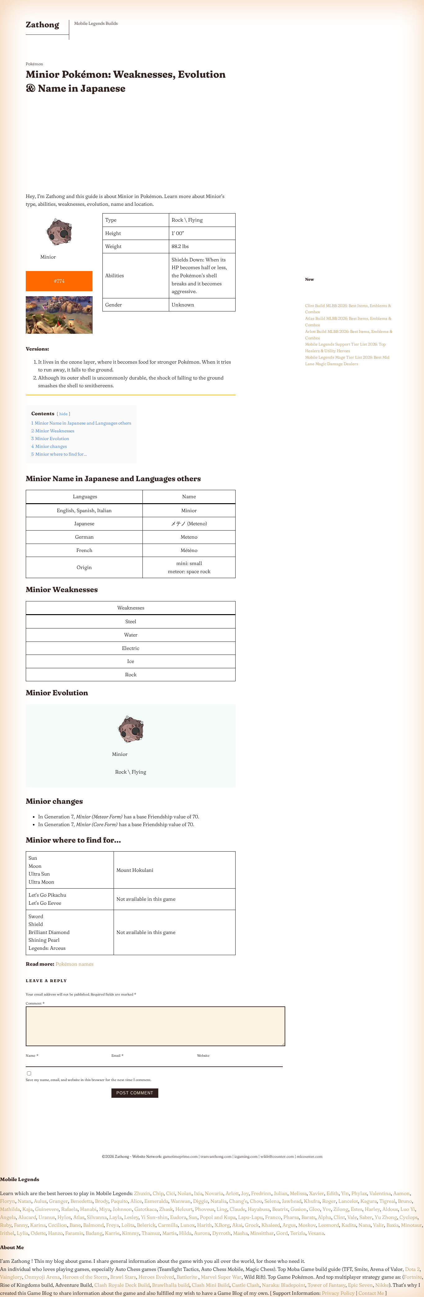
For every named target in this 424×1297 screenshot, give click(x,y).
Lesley (131, 1217)
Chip (158, 1193)
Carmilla (168, 1225)
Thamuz (151, 1233)
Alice (136, 1201)
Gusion (299, 1209)
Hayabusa (259, 1209)
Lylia (22, 1233)
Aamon (401, 1193)
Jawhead (291, 1201)
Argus (289, 1225)
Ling (222, 1209)
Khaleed (270, 1225)
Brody (101, 1201)
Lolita (127, 1225)
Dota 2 (412, 1269)
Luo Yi (407, 1209)
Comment (35, 1003)
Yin (345, 1193)
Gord (282, 1233)
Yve (327, 1209)
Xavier (316, 1193)
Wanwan (181, 1201)
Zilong (340, 1209)
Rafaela (69, 1209)
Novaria (214, 1193)
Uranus (46, 1217)
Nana (365, 1225)
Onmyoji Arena (42, 1277)
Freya (112, 1225)
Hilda (185, 1233)
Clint (339, 1217)
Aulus (40, 1201)
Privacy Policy (338, 1293)
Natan (24, 1201)
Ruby (5, 1225)
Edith (333, 1193)
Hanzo (55, 1233)
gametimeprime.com (180, 1156)
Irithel (7, 1233)
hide (63, 413)
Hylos (64, 1217)
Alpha (324, 1217)
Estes (356, 1209)
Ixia (198, 1193)
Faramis (74, 1233)
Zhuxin (142, 1193)
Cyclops (408, 1217)
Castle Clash (245, 1285)
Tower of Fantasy (326, 1285)
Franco (273, 1217)
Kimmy (130, 1233)
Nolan (185, 1193)
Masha (240, 1233)
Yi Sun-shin (154, 1217)
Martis (169, 1233)
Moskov (307, 1225)
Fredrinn (261, 1193)
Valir (378, 1225)
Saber (365, 1217)
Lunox (187, 1225)
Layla (115, 1217)
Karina (38, 1225)
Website (203, 1055)
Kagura (368, 1201)
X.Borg (221, 1225)
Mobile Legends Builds (96, 23)
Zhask (166, 1209)
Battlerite (186, 1277)
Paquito (119, 1201)
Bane (75, 1225)
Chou (256, 1201)
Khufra (312, 1201)
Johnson (122, 1209)
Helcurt (183, 1209)
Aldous (390, 1209)
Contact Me (371, 1293)
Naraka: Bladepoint (283, 1285)
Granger (58, 1201)
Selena (271, 1201)
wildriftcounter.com (277, 1156)
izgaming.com (246, 1156)
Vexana (316, 1233)
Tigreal (387, 1201)
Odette (38, 1233)
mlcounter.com (310, 1156)
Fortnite (413, 1277)
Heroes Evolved (156, 1277)
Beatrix (280, 1209)
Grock (252, 1225)
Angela (8, 1217)
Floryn (7, 1201)
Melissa (298, 1193)
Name (32, 1055)
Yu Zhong (386, 1217)
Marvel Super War (221, 1277)
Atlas (78, 1217)
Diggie (200, 1201)
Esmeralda (156, 1201)
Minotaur (411, 1225)
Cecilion (57, 1225)
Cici (170, 1193)
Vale (351, 1217)
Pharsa (291, 1217)
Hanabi (88, 1209)
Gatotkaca (145, 1209)
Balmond (93, 1225)
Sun (193, 1217)
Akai (237, 1225)
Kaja (27, 1209)
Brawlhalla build (170, 1285)
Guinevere (47, 1209)
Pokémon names (74, 964)
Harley (372, 1209)
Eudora (178, 1217)
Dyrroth (221, 1233)
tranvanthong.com (216, 1156)
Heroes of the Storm (85, 1277)
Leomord (328, 1225)
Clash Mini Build (210, 1285)
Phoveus (204, 1209)
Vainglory (11, 1277)
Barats (308, 1217)
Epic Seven (360, 1285)
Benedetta (81, 1201)
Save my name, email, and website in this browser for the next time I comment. (88, 1080)
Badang (94, 1233)
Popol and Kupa (218, 1217)
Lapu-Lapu (250, 1217)
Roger (329, 1201)
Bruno (405, 1201)
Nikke (382, 1285)
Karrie (112, 1233)
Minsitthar (262, 1233)
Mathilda (10, 1209)
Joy (245, 1193)
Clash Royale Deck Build (122, 1285)
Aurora (202, 1233)
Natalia (218, 1201)
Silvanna (97, 1217)
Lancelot (348, 1201)
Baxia (392, 1225)
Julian (280, 1193)
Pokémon (34, 63)
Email (117, 1055)
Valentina (380, 1193)
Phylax (359, 1193)
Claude (237, 1209)
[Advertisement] (131, 143)
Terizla (297, 1233)
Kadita (348, 1225)
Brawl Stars (123, 1277)
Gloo (314, 1209)
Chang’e (238, 1201)
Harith (204, 1225)
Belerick (146, 1225)
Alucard (27, 1217)
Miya (104, 1209)
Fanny (21, 1225)
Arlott (232, 1193)
